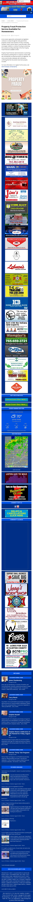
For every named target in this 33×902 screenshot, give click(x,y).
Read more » (27, 779)
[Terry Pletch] (5, 695)
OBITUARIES (16, 673)
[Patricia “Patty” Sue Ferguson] (5, 751)
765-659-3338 (9, 895)
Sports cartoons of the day (8, 818)
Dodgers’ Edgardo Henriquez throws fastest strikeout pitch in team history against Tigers (16, 803)
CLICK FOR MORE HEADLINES (8, 865)
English (21, 1)
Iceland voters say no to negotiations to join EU (12, 786)
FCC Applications (16, 898)
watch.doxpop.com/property (9, 66)
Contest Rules (26, 897)
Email (15, 895)
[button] (31, 12)
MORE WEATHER (16, 470)
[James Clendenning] (5, 679)
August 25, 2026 (13, 716)
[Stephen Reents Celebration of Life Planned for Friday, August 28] (5, 731)
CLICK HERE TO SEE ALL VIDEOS (9, 889)
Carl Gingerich (16, 35)
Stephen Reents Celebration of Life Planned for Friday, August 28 (19, 732)
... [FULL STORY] (21, 689)
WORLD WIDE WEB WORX (17, 900)
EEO (10, 898)
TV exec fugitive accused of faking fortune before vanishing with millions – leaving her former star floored (16, 833)
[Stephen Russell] (5, 713)
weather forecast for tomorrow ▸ (16, 430)
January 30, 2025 (6, 35)
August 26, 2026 (13, 682)
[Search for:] (16, 16)
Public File (4, 898)
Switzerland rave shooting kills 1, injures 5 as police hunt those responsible (16, 771)
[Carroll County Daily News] (16, 8)
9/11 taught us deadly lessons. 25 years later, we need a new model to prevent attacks (16, 848)
